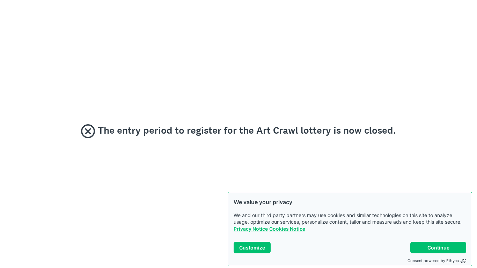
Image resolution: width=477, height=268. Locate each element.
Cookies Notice (287, 229)
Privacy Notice (251, 229)
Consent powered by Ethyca (433, 260)
